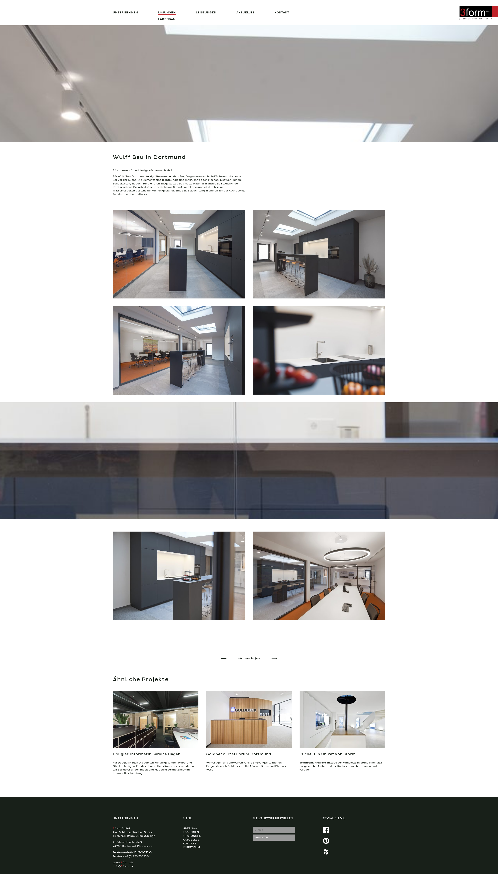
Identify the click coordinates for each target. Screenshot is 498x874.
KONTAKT (281, 12)
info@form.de (123, 866)
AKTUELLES (245, 12)
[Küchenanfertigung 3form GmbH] (179, 254)
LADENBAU (166, 19)
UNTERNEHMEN (125, 12)
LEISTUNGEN (206, 12)
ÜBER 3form (191, 828)
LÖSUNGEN (167, 12)
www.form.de (123, 862)
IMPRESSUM (191, 847)
